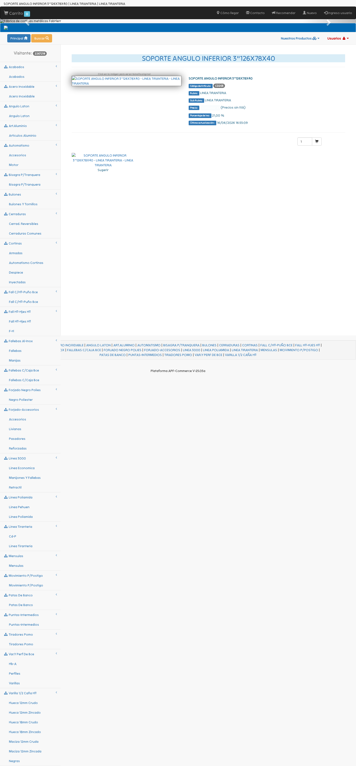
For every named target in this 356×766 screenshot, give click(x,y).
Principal (17, 38)
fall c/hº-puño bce (23, 292)
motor (13, 165)
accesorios (17, 155)
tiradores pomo (20, 634)
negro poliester (21, 399)
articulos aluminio (22, 135)
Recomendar (285, 13)
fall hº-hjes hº (19, 311)
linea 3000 (17, 458)
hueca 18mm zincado (25, 732)
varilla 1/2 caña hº (22, 693)
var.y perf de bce (21, 654)
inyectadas (17, 282)
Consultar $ (210, 108)
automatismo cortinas (26, 263)
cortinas (15, 243)
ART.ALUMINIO (124, 345)
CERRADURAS (229, 345)
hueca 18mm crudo (23, 722)
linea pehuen (19, 507)
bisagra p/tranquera (24, 175)
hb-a (12, 664)
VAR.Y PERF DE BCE (208, 355)
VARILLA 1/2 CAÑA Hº (240, 355)
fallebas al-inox (20, 341)
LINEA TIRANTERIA (245, 350)
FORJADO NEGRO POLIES (122, 350)
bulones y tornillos (23, 204)
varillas (14, 683)
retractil (15, 487)
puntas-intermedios (23, 615)
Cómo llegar (229, 13)
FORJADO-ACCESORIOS (162, 350)
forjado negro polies (24, 390)
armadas (16, 253)
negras (14, 761)
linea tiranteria (20, 526)
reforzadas (18, 448)
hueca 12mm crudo (23, 703)
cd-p (12, 536)
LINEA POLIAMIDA (216, 350)
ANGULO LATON (98, 345)
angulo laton (18, 106)
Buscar (40, 38)
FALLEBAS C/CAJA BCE (84, 350)
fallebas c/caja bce (23, 370)
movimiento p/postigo (25, 575)
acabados (16, 67)
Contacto (257, 13)
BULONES (209, 345)
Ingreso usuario (339, 13)
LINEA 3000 (191, 350)
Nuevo (311, 13)
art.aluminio (17, 126)
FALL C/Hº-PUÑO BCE (276, 345)
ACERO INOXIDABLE (69, 345)
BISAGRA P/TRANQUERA (181, 345)
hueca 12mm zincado (25, 712)
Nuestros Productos (296, 38)
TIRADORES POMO (178, 355)
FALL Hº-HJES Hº (307, 345)
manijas (15, 360)
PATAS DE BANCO (113, 355)
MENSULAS (269, 350)
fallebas (15, 350)
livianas (15, 429)
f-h (11, 331)
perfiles (14, 673)
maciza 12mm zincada (25, 751)
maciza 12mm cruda (24, 741)
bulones (14, 194)
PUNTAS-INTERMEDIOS (145, 355)
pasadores (17, 438)
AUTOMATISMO (149, 345)
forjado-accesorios (23, 409)
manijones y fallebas (25, 477)
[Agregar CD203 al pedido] (317, 141)
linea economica (22, 468)
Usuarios (334, 38)
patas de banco (20, 595)
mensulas (15, 556)
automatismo (18, 145)
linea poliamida (20, 497)
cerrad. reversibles (23, 223)
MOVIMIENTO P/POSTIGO (299, 350)
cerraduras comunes (25, 233)
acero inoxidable (21, 86)
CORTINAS (250, 345)
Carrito (18, 13)
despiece (16, 272)
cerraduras (17, 214)
